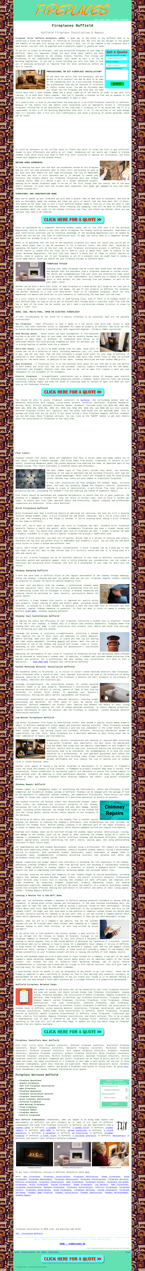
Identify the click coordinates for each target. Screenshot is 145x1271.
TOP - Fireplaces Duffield (29, 1234)
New (38, 1252)
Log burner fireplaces (27, 723)
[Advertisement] (72, 133)
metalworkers (119, 1136)
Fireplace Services (118, 1179)
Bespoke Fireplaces (54, 1187)
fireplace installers (57, 1125)
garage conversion (77, 1130)
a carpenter (49, 1133)
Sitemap (17, 1252)
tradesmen (71, 1138)
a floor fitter (49, 1136)
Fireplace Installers (28, 1252)
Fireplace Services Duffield (37, 1074)
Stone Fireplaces (63, 1190)
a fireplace (75, 1067)
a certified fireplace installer (98, 102)
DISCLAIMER (124, 19)
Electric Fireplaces (26, 1182)
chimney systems (53, 792)
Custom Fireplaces (60, 1185)
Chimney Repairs (53, 1252)
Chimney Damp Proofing (40, 1193)
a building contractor (84, 1136)
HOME (95, 19)
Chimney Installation (66, 1193)
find (24, 1045)
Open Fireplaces (74, 1182)
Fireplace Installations (57, 1177)
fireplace (46, 41)
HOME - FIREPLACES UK (72, 1244)
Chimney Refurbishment (116, 1193)
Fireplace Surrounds (117, 1182)
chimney (35, 832)
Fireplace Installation (51, 1182)
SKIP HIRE (45, 1130)
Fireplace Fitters (95, 1182)
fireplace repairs (119, 998)
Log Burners (101, 1185)
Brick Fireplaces (39, 1185)
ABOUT (108, 19)
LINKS (102, 19)
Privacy (128, 1252)
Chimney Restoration (91, 1193)
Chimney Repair (23, 1195)
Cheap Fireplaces (111, 1177)
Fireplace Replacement (40, 1179)
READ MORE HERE (40, 662)
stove (126, 751)
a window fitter (80, 1128)
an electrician (80, 1133)
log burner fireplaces (47, 777)
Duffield (85, 400)
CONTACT (115, 19)
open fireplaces (119, 1003)
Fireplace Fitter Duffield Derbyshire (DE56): (41, 38)
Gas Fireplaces (32, 1177)
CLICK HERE (30, 611)
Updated (44, 1252)
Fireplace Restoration (86, 1177)
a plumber (51, 1128)
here (126, 1067)
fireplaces (21, 59)
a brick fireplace (120, 519)
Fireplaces (21, 1185)
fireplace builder (74, 259)
